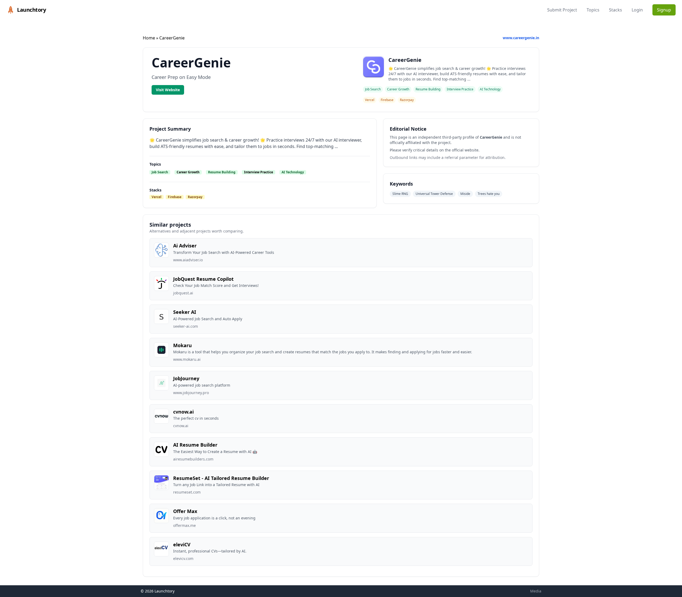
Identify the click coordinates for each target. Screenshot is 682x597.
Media (535, 591)
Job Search (160, 172)
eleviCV (181, 544)
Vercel (156, 197)
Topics (593, 10)
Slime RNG (400, 193)
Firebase (174, 197)
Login (637, 10)
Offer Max (185, 511)
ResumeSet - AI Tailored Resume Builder (221, 478)
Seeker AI (184, 312)
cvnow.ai (183, 411)
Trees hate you (489, 193)
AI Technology (293, 172)
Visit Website (168, 89)
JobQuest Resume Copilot (203, 279)
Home (149, 38)
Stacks (615, 10)
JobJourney (186, 378)
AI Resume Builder (195, 445)
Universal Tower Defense (434, 193)
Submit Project (562, 10)
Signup (664, 10)
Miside (465, 193)
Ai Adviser (185, 245)
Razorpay (195, 197)
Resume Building (222, 172)
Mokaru (182, 345)
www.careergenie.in (521, 37)
